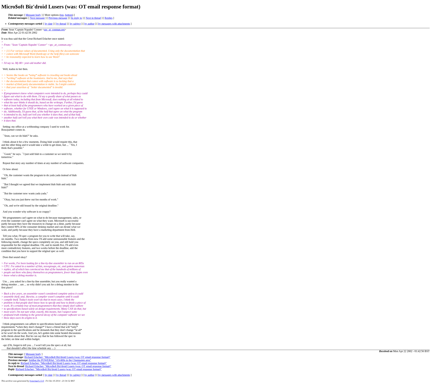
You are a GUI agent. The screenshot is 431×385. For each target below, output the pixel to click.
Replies (108, 18)
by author (89, 23)
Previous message (57, 18)
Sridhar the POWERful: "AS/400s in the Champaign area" (60, 360)
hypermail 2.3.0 (37, 381)
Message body (33, 14)
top (62, 14)
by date (49, 23)
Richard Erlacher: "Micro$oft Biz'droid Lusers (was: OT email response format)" (67, 357)
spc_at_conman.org (54, 29)
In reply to (76, 18)
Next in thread (93, 18)
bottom (68, 14)
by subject (75, 23)
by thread (61, 23)
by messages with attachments (114, 23)
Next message (37, 18)
